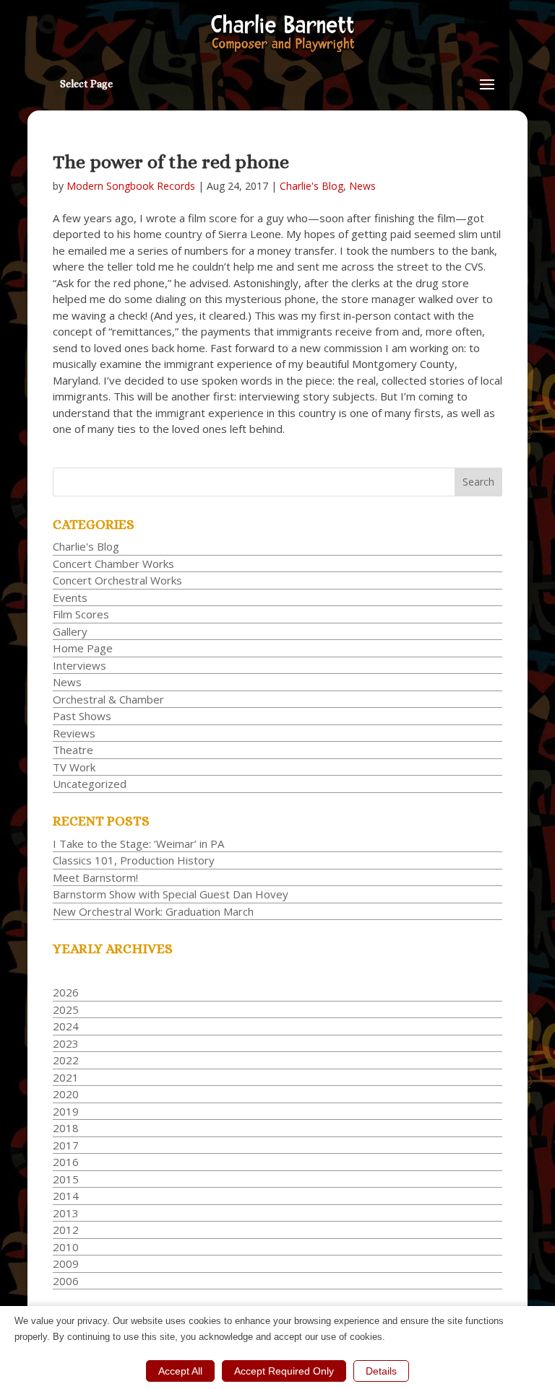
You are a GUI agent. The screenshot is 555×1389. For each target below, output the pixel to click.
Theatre (73, 749)
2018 (66, 1128)
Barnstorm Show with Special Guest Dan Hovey (170, 894)
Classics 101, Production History (134, 860)
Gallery (70, 631)
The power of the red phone (171, 161)
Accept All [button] (180, 1371)
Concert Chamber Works (113, 563)
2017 (66, 1145)
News (362, 186)
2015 (66, 1179)
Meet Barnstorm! (95, 877)
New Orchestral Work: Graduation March (153, 911)
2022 (66, 1060)
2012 (66, 1229)
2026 (66, 992)
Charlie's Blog (311, 186)
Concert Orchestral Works (117, 580)
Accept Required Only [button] (284, 1371)
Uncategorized (89, 783)
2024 (66, 1026)
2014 (66, 1195)
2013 (66, 1213)
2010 (66, 1247)
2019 (66, 1111)
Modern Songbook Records (130, 186)
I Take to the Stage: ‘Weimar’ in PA (138, 843)
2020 (66, 1094)
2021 (66, 1077)
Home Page (83, 648)
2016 (66, 1161)
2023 (66, 1043)
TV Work (74, 767)
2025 (66, 1009)
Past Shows (82, 716)
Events (70, 597)
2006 (66, 1281)
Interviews (79, 665)
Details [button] (381, 1371)
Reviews (74, 733)
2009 (66, 1263)
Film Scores (81, 614)
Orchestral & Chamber (108, 699)
